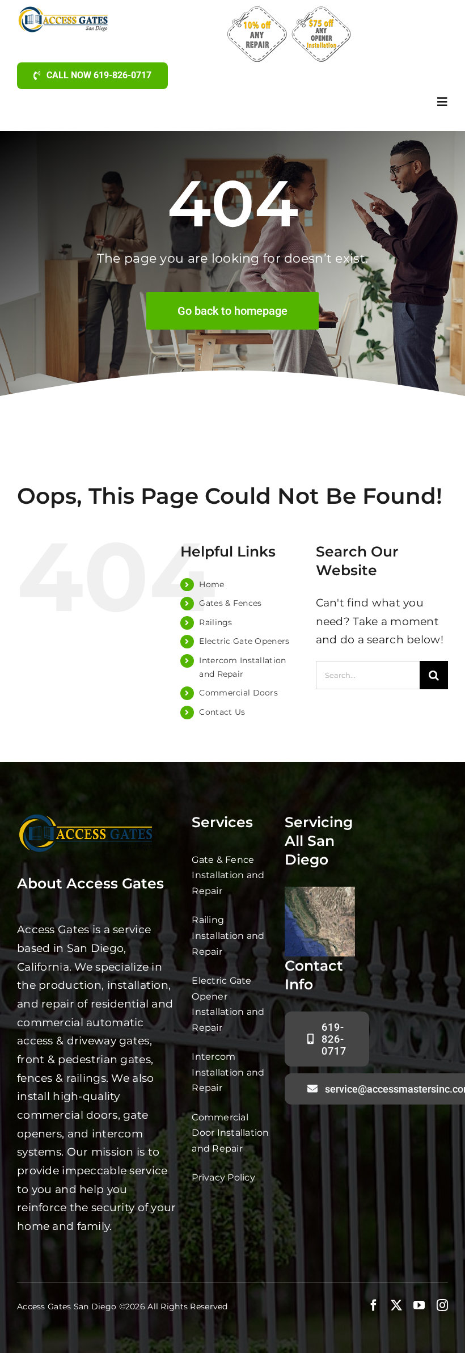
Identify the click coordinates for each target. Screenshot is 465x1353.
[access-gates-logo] (64, 11)
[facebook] (373, 1305)
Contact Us (222, 712)
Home (211, 584)
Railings (215, 622)
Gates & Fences (230, 603)
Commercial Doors (238, 693)
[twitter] (396, 1305)
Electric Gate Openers (244, 641)
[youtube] (419, 1305)
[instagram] (442, 1305)
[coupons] (288, 11)
